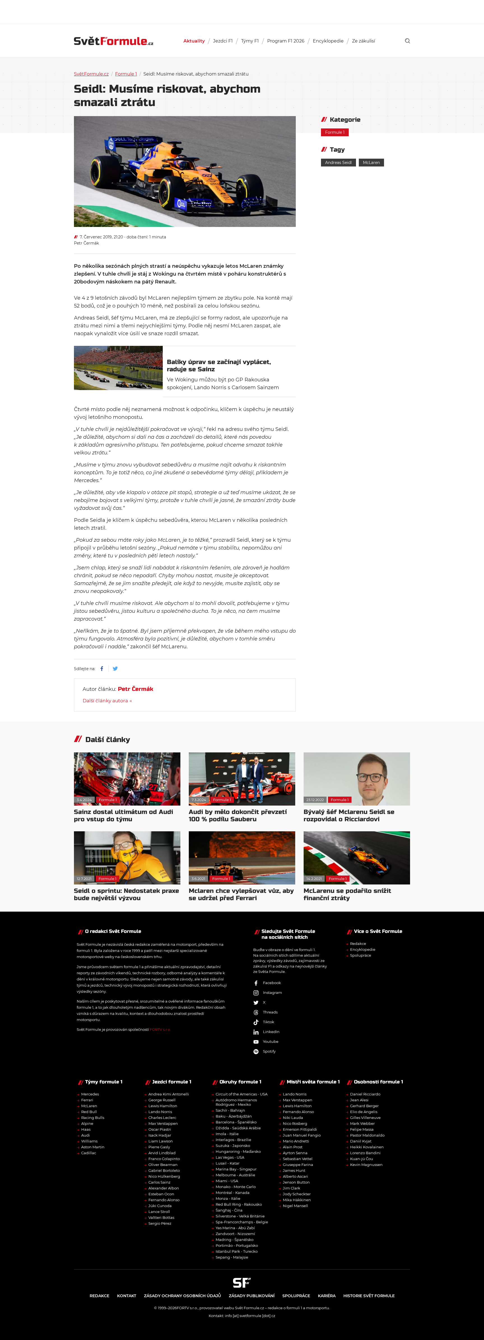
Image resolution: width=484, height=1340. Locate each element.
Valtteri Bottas (161, 1217)
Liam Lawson (160, 1141)
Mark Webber (362, 1123)
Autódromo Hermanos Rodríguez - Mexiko (236, 1102)
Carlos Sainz (159, 1182)
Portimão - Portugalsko (237, 1245)
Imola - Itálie (227, 1134)
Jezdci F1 (223, 41)
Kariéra (327, 1295)
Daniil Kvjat (360, 1141)
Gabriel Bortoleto (164, 1170)
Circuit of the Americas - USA (241, 1094)
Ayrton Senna (295, 1153)
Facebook (272, 982)
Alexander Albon (163, 1188)
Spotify (269, 1051)
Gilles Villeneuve (365, 1117)
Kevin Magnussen (366, 1164)
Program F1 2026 (285, 41)
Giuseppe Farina (298, 1164)
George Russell (162, 1100)
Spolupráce (360, 955)
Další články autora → (107, 700)
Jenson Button (296, 1182)
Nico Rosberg (295, 1123)
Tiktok (268, 1022)
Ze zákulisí (363, 41)
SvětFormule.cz (91, 74)
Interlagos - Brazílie (233, 1139)
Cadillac (88, 1153)
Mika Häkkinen (297, 1200)
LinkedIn (271, 1031)
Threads (270, 1012)
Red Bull (89, 1111)
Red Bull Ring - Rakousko (239, 1204)
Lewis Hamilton (162, 1106)
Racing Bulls (92, 1117)
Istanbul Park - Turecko (237, 1251)
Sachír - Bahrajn (230, 1110)
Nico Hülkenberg (164, 1176)
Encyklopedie (328, 41)
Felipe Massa (362, 1129)
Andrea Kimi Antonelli (168, 1094)
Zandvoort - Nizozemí (235, 1233)
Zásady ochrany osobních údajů (182, 1295)
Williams (89, 1141)
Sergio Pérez (159, 1223)
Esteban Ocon (161, 1194)
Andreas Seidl (338, 162)
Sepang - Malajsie (232, 1257)
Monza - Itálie (228, 1198)
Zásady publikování (251, 1295)
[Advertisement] (242, 11)
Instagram (272, 992)
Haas (85, 1129)
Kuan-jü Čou (361, 1158)
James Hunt (294, 1170)
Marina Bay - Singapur (236, 1169)
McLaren (371, 162)
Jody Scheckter (297, 1194)
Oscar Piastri (159, 1129)
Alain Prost (292, 1147)
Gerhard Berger (364, 1106)
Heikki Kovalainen (367, 1147)
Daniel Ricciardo (365, 1094)
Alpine (87, 1123)
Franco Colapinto (164, 1158)
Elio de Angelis (363, 1111)
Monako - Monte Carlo (236, 1186)
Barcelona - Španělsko (236, 1122)
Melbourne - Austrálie (235, 1175)
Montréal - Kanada (233, 1192)
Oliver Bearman (163, 1164)
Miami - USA (227, 1181)
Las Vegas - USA (230, 1157)
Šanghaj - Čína (229, 1210)
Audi (85, 1135)
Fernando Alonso (164, 1200)
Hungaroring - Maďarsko (238, 1151)
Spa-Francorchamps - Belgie (242, 1222)
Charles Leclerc (162, 1117)
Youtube (270, 1041)
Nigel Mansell (295, 1205)
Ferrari (87, 1100)
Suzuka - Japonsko (233, 1145)
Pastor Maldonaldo (367, 1135)
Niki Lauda (293, 1117)
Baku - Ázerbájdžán (234, 1116)
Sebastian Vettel (298, 1158)
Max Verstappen (163, 1123)
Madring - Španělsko (234, 1239)
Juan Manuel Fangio (302, 1135)
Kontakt (126, 1295)
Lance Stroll (159, 1211)
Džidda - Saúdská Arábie (238, 1128)
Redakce (358, 943)
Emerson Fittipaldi (300, 1129)
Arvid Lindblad (162, 1153)
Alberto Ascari (295, 1176)
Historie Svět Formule (369, 1295)
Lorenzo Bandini (365, 1153)
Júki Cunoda (160, 1205)
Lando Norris (160, 1111)
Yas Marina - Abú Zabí (235, 1228)
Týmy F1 (250, 41)
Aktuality (194, 41)
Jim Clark (291, 1188)
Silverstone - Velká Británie (240, 1216)
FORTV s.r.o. (160, 1029)
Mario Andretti (296, 1141)
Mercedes (90, 1094)
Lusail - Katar (227, 1163)
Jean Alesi (359, 1100)
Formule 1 (126, 74)
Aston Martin (92, 1147)
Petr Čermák (86, 243)
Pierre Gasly (159, 1147)
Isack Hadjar (159, 1135)
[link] (407, 40)
